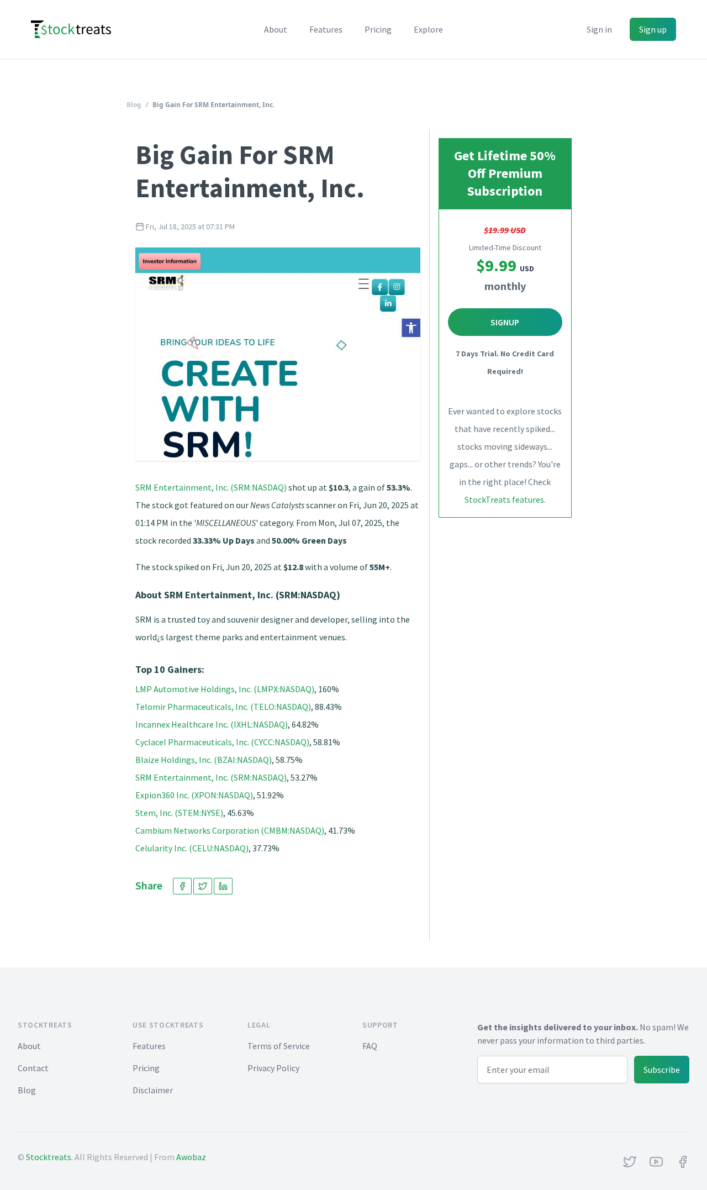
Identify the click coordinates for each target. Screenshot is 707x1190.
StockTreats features (504, 499)
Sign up (653, 29)
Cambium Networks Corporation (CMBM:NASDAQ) (229, 830)
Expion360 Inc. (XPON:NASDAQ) (194, 795)
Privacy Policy (273, 1067)
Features (325, 29)
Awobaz (191, 1156)
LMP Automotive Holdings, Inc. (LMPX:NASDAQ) (224, 688)
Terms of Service (278, 1045)
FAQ (369, 1045)
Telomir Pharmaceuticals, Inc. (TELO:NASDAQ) (223, 706)
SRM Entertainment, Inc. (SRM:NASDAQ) (211, 487)
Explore (428, 29)
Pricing (378, 29)
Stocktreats (48, 1156)
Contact (33, 1067)
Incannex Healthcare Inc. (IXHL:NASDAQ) (211, 724)
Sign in (599, 29)
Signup (504, 322)
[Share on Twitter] (202, 886)
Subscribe (661, 1069)
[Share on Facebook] (182, 886)
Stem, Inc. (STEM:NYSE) (179, 812)
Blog (133, 104)
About (275, 29)
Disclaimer (153, 1090)
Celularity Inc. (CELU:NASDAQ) (192, 848)
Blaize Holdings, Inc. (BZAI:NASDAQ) (203, 759)
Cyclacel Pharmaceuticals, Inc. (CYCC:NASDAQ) (222, 741)
